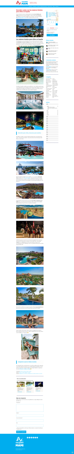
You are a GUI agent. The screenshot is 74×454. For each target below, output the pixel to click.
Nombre (17, 412)
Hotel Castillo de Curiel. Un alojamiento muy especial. (39, 389)
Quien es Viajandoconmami (42, 6)
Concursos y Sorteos (49, 88)
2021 (47, 123)
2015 (47, 134)
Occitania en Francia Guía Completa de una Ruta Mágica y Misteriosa (52, 67)
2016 (47, 132)
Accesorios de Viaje (48, 78)
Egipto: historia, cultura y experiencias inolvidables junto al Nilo (53, 43)
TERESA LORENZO (48, 66)
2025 (47, 116)
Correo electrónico (19, 417)
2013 (47, 138)
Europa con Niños (22, 372)
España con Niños (27, 372)
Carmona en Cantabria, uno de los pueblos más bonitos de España (52, 64)
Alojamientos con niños (31, 373)
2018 (47, 129)
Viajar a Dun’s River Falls (54, 71)
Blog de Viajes (48, 79)
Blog (53, 6)
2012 (47, 140)
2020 (47, 125)
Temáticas (34, 6)
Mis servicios (50, 6)
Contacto (56, 6)
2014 (47, 136)
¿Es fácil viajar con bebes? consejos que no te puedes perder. (53, 45)
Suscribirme (52, 35)
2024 (47, 118)
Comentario (18, 402)
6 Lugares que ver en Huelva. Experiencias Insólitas (52, 54)
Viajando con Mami (22, 3)
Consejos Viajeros (48, 89)
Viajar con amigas (54, 90)
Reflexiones (54, 79)
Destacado (47, 90)
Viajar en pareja (54, 92)
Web (17, 422)
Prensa (53, 78)
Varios (53, 89)
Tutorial (53, 88)
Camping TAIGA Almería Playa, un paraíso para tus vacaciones (53, 51)
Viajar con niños (28, 371)
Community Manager (49, 85)
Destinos (30, 6)
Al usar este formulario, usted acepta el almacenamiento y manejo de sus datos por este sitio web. (30, 428)
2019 (47, 127)
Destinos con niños (23, 371)
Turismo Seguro (54, 87)
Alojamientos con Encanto (23, 373)
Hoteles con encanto (39, 373)
